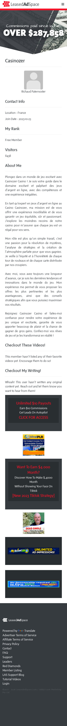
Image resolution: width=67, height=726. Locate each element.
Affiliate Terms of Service (18, 639)
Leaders (7, 661)
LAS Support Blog (13, 674)
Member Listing (12, 670)
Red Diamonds (11, 666)
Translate (29, 630)
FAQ (5, 652)
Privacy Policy (11, 644)
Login (6, 683)
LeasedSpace (24, 4)
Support (7, 657)
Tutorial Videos (12, 679)
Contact (7, 648)
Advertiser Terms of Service (19, 635)
